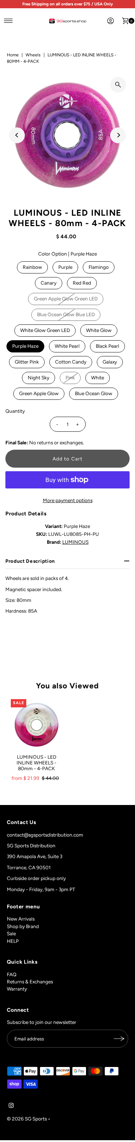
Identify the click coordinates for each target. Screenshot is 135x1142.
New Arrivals (21, 919)
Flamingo (99, 267)
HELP (13, 941)
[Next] (118, 135)
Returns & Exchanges (30, 981)
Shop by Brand (23, 926)
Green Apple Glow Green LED (66, 298)
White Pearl (67, 346)
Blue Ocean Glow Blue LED (66, 314)
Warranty (17, 989)
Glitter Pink (27, 362)
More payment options (68, 500)
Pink (70, 377)
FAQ (12, 974)
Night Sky (38, 377)
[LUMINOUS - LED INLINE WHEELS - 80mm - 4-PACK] (36, 724)
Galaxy (110, 362)
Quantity (15, 411)
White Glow (99, 330)
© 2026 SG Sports (27, 1119)
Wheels (33, 54)
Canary (49, 283)
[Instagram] (11, 1106)
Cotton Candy (70, 362)
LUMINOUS (75, 542)
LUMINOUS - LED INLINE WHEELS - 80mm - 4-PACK (37, 763)
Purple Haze (25, 346)
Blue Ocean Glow (93, 393)
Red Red (82, 283)
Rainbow (32, 267)
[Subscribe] (119, 1039)
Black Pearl (107, 346)
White (97, 377)
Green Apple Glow (39, 393)
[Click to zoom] (118, 85)
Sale (11, 933)
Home (13, 54)
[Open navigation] (8, 21)
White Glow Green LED (45, 330)
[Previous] (17, 135)
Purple (65, 267)
